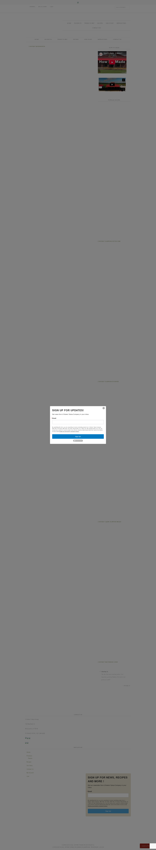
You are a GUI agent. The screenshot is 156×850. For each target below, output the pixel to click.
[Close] (103, 408)
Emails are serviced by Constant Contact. (69, 431)
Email (54, 418)
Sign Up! (78, 436)
